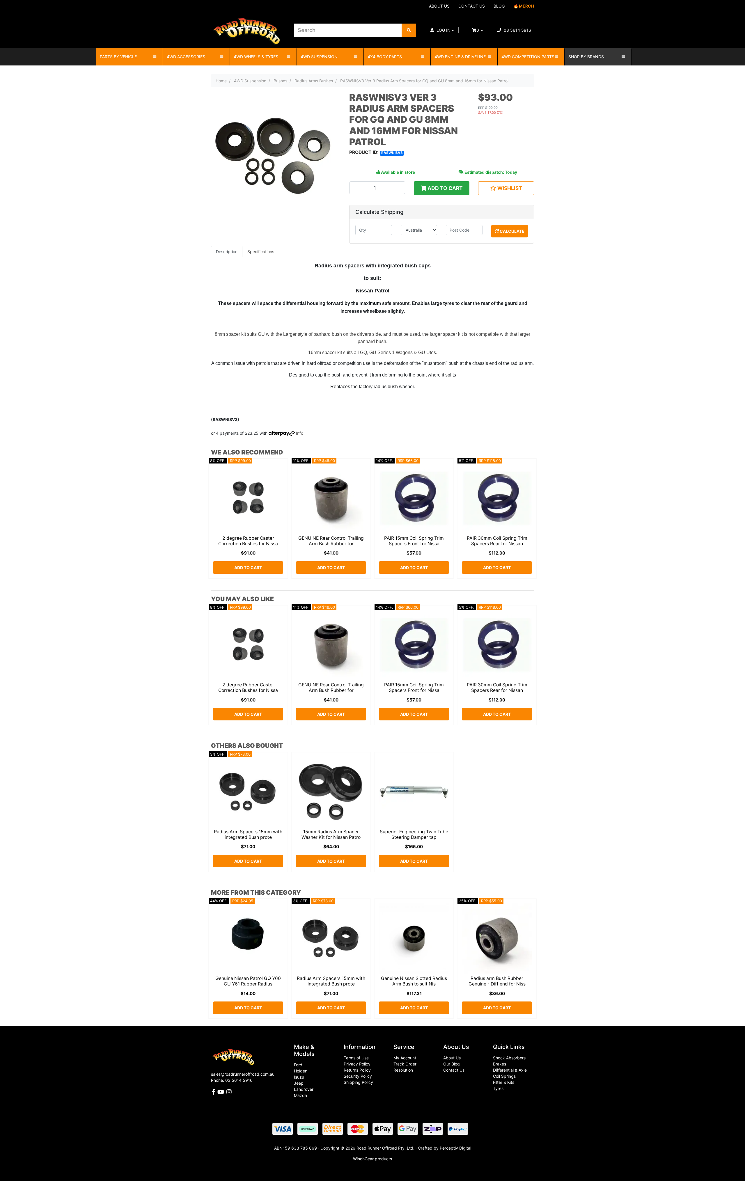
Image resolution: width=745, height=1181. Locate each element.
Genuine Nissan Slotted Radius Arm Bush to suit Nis (414, 981)
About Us (452, 1057)
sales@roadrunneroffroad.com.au (242, 1074)
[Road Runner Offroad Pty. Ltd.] (248, 27)
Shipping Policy (358, 1082)
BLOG (499, 5)
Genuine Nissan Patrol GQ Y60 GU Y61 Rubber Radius (248, 981)
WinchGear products (372, 1158)
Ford (298, 1064)
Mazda (300, 1095)
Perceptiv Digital (455, 1148)
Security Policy (358, 1076)
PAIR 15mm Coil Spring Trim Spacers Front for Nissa (414, 540)
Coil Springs (504, 1076)
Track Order (404, 1063)
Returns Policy (357, 1070)
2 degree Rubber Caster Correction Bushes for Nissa (248, 540)
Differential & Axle (510, 1070)
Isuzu (299, 1077)
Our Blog (451, 1063)
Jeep (299, 1083)
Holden (300, 1070)
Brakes (499, 1063)
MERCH (526, 5)
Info (299, 433)
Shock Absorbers (509, 1057)
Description (226, 251)
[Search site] (409, 30)
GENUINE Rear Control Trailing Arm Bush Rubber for (331, 540)
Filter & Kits (503, 1082)
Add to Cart (444, 188)
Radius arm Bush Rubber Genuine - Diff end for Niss (497, 981)
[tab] (226, 251)
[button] (442, 30)
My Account (404, 1057)
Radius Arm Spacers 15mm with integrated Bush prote (248, 834)
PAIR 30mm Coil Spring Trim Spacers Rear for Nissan (497, 540)
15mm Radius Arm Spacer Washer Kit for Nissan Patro (331, 834)
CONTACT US (471, 5)
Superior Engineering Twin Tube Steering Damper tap (414, 834)
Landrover (303, 1089)
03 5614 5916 (517, 30)
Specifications (260, 251)
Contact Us (453, 1070)
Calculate (511, 231)
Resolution (403, 1070)
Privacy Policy (357, 1063)
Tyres (498, 1088)
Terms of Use (356, 1057)
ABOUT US (439, 5)
